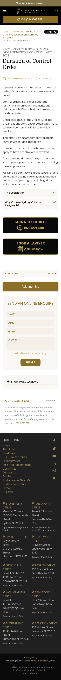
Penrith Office (44, 565)
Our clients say (17, 400)
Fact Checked (46, 78)
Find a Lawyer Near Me (17, 480)
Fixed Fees (9, 453)
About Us (8, 449)
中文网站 (8, 492)
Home (5, 31)
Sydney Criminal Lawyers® (42, 660)
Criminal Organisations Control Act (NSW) (20, 36)
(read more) (22, 423)
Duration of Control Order (27, 61)
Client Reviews (11, 461)
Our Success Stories (15, 457)
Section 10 (9, 488)
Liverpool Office (17, 537)
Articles (7, 476)
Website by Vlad (30, 673)
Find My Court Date (14, 484)
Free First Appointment (17, 465)
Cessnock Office (45, 623)
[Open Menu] (4, 11)
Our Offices (9, 468)
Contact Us (9, 472)
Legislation (32, 31)
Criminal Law (17, 31)
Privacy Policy (30, 657)
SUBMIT (30, 362)
